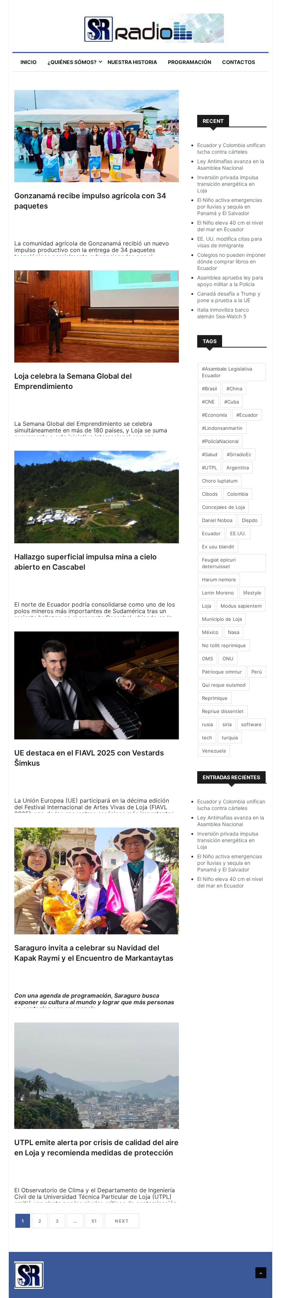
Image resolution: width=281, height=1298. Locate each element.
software (251, 724)
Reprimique (215, 698)
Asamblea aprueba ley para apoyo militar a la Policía (230, 280)
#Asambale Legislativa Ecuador (227, 372)
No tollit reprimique (224, 645)
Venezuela (214, 751)
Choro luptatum (219, 481)
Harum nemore (219, 579)
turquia (230, 737)
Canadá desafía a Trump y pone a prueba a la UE (229, 296)
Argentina (237, 467)
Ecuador (211, 533)
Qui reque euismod (224, 685)
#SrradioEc (239, 454)
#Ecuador (247, 415)
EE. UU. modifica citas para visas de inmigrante (229, 242)
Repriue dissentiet (223, 711)
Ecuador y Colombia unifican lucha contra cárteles (231, 148)
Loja (206, 606)
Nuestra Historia (132, 62)
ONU (227, 658)
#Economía (214, 415)
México (210, 632)
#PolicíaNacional (220, 441)
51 (94, 1221)
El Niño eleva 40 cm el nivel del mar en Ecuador (230, 226)
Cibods (210, 494)
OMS (207, 658)
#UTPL (209, 467)
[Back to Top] (260, 1272)
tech (207, 737)
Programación (189, 62)
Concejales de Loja (223, 507)
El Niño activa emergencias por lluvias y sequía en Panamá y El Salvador (229, 206)
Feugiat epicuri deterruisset (219, 563)
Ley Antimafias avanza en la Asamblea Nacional (230, 164)
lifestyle (252, 593)
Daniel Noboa (217, 520)
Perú (256, 672)
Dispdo (250, 520)
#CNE (208, 402)
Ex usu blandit (218, 546)
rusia (207, 724)
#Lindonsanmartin (222, 428)
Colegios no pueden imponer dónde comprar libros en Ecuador (231, 261)
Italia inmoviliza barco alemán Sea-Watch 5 (223, 313)
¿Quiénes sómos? (72, 62)
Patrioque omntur (222, 672)
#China (234, 388)
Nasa (233, 632)
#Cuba (231, 402)
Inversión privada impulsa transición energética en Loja (227, 184)
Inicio (28, 62)
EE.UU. (238, 533)
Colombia (237, 494)
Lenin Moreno (218, 593)
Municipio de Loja (222, 619)
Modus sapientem (241, 606)
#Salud (209, 454)
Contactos (238, 62)
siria (227, 724)
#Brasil (209, 388)
